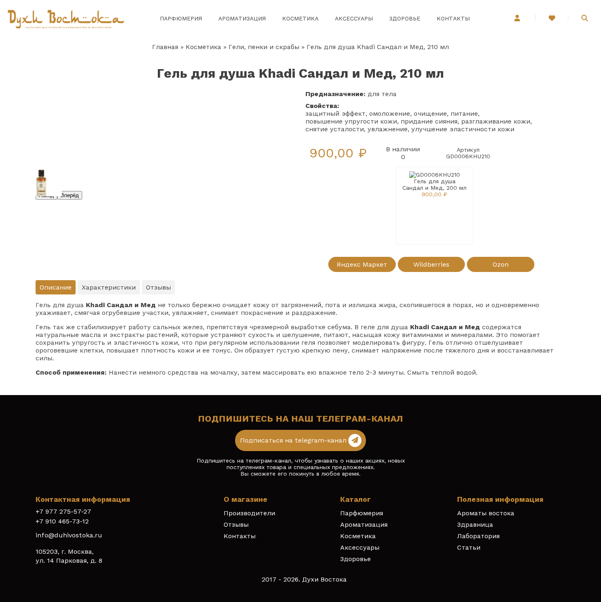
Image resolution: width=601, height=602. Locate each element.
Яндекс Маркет (361, 264)
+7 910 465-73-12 (62, 521)
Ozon (501, 264)
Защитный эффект (335, 113)
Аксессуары (354, 18)
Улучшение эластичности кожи (462, 129)
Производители (249, 513)
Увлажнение (388, 129)
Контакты (453, 18)
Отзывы (236, 524)
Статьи (468, 547)
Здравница (475, 524)
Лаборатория (478, 536)
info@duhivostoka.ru (69, 535)
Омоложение (389, 113)
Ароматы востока (485, 513)
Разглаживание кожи (495, 121)
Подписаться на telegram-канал (294, 440)
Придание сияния (429, 121)
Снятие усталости (334, 129)
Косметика (300, 18)
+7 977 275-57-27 (63, 511)
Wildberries (431, 264)
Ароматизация (242, 18)
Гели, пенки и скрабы (264, 47)
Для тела (382, 94)
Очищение (430, 113)
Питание (464, 113)
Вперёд (70, 195)
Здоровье (404, 18)
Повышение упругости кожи (351, 121)
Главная (165, 47)
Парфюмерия (181, 18)
